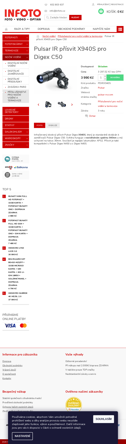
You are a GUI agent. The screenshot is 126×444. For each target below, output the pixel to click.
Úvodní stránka (6, 29)
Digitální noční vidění (17, 65)
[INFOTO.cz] (22, 13)
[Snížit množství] (105, 79)
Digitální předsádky (15, 80)
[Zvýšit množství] (105, 76)
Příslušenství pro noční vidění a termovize (17, 96)
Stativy (9, 125)
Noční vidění (13, 57)
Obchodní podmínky (71, 29)
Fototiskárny (13, 44)
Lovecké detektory (11, 111)
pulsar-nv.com (105, 94)
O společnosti (9, 374)
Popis (40, 125)
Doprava (44, 29)
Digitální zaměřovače (16, 72)
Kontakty (6, 378)
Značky (9, 144)
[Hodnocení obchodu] (94, 405)
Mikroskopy (13, 138)
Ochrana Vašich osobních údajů (17, 407)
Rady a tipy (22, 29)
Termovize (11, 50)
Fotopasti (11, 37)
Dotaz (92, 116)
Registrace (117, 4)
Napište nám (101, 29)
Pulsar (101, 87)
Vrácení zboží (9, 369)
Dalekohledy (13, 131)
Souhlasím (104, 419)
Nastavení (22, 436)
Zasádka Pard (17, 87)
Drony (9, 118)
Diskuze (53, 125)
